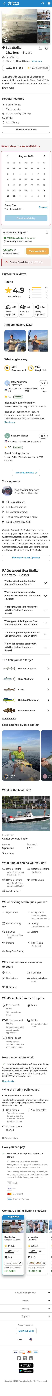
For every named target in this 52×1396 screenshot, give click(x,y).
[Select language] (31, 1339)
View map (37, 61)
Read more (9, 422)
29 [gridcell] (44, 190)
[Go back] (4, 3)
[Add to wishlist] (47, 48)
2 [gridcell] (25, 196)
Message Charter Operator (26, 557)
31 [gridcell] (14, 196)
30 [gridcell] (8, 196)
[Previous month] (44, 156)
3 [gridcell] (32, 196)
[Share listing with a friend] (40, 48)
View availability (37, 251)
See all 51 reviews (25, 473)
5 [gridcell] (44, 196)
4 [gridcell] (38, 196)
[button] (26, 207)
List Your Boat (26, 1331)
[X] (25, 1358)
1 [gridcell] (20, 196)
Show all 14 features (26, 129)
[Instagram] (31, 1358)
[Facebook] (19, 1358)
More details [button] (8, 1081)
